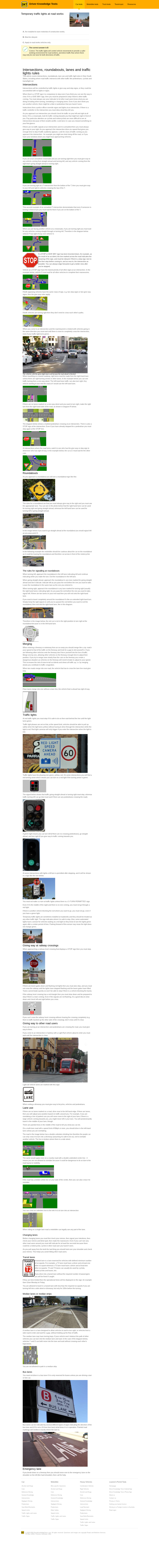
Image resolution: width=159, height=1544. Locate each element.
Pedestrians (25, 1504)
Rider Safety (55, 1510)
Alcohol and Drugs (27, 1486)
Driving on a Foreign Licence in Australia (121, 1507)
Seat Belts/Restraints (28, 1507)
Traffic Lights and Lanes (29, 1513)
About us (112, 1495)
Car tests (79, 4)
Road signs (112, 1510)
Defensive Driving (27, 1492)
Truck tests (106, 4)
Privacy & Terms (114, 1501)
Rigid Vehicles (84, 1489)
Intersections (26, 1498)
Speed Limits (26, 1510)
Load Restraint (84, 1507)
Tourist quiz (119, 4)
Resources (132, 4)
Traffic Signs (26, 1516)
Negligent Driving (27, 1501)
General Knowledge (28, 1495)
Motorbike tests (92, 4)
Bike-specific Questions (58, 1486)
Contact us (112, 1498)
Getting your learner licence (117, 1504)
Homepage (112, 1486)
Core (23, 1489)
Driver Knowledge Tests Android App (120, 1489)
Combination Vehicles (87, 1486)
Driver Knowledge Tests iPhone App (120, 1492)
